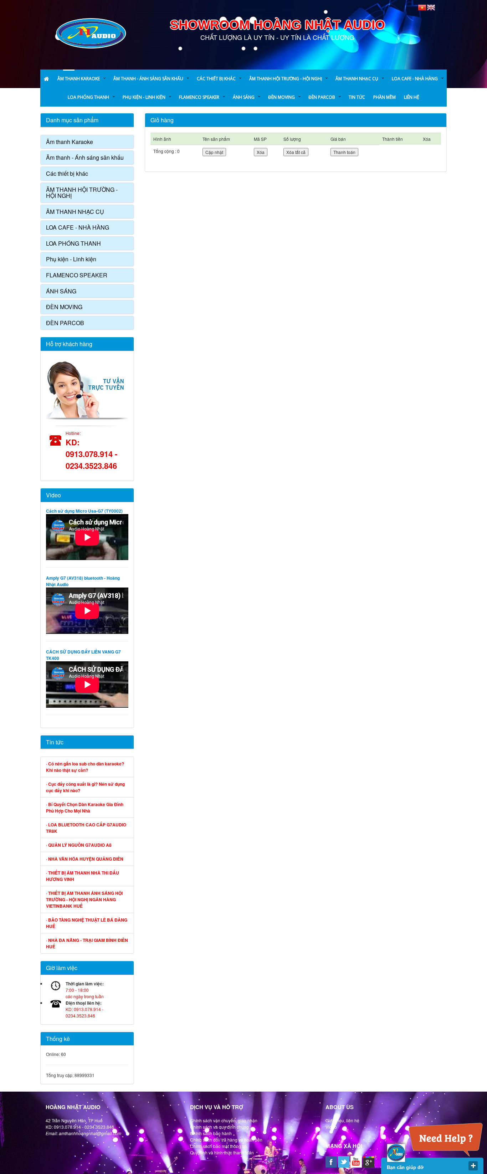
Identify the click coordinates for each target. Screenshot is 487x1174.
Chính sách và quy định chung (219, 1127)
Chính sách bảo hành (211, 1133)
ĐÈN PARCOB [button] (65, 323)
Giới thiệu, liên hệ (342, 1120)
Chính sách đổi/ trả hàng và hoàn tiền (226, 1140)
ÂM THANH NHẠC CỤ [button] (75, 211)
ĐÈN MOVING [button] (64, 307)
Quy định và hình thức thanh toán (222, 1152)
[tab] (87, 142)
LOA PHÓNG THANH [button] (73, 243)
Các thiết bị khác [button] (67, 173)
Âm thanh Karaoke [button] (69, 142)
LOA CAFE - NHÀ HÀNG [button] (77, 227)
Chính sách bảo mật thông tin (218, 1146)
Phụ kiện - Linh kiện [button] (71, 259)
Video (53, 495)
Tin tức (54, 742)
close (473, 1165)
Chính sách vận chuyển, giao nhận (223, 1120)
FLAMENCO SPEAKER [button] (76, 275)
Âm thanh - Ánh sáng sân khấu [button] (85, 157)
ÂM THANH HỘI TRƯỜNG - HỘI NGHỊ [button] (82, 192)
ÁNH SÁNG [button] (61, 291)
